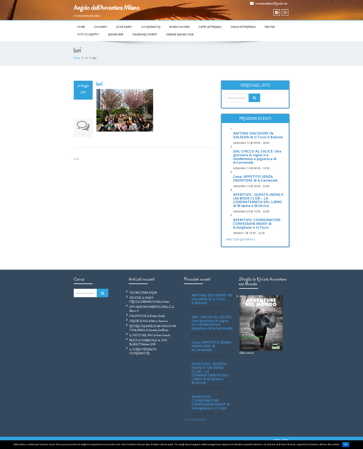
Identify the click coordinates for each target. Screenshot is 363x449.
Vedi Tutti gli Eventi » (240, 239)
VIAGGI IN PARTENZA (243, 27)
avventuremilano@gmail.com (271, 3)
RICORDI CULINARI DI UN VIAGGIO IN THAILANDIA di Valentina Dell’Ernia (152, 328)
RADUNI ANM (115, 34)
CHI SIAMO (100, 27)
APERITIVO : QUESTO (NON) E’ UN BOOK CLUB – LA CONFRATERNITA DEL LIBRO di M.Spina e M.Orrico (258, 200)
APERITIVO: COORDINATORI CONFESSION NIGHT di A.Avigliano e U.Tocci (256, 224)
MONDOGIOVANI (179, 27)
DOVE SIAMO (124, 27)
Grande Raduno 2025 (180, 34)
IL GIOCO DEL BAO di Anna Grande (149, 335)
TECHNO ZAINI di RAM (143, 293)
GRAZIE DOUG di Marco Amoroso (148, 321)
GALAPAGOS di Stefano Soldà (147, 316)
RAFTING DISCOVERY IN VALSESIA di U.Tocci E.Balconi (258, 135)
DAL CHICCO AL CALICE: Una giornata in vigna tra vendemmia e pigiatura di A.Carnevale (257, 157)
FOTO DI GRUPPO (88, 34)
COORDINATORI (150, 27)
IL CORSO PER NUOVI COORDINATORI (143, 351)
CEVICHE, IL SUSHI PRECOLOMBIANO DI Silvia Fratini (149, 300)
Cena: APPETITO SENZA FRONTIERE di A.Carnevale (255, 178)
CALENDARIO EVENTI (144, 34)
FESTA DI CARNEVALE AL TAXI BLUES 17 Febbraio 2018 (148, 342)
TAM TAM (269, 27)
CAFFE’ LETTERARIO (210, 27)
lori (86, 58)
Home (81, 27)
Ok (345, 444)
